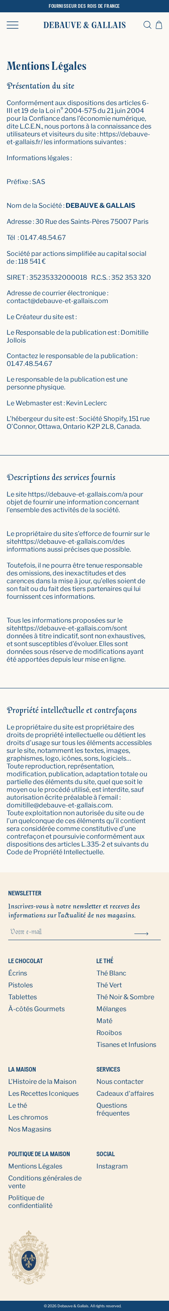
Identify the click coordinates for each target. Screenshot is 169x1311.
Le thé (104, 961)
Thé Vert (109, 985)
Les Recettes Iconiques (43, 1093)
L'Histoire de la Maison (42, 1082)
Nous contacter (120, 1082)
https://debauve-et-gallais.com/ (76, 494)
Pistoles (20, 985)
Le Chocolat (25, 961)
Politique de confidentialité (30, 1202)
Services (108, 1069)
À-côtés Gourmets (36, 1009)
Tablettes (22, 997)
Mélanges (111, 1009)
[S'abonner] (141, 933)
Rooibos (109, 1033)
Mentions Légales (35, 1166)
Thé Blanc (111, 973)
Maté (104, 1021)
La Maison (22, 1069)
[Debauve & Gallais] (84, 25)
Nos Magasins (29, 1129)
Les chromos (28, 1117)
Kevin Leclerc (86, 403)
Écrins (17, 973)
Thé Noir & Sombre (125, 997)
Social (105, 1154)
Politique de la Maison (39, 1154)
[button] (12, 24)
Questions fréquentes (113, 1109)
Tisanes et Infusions (126, 1045)
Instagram (112, 1166)
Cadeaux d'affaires (125, 1093)
